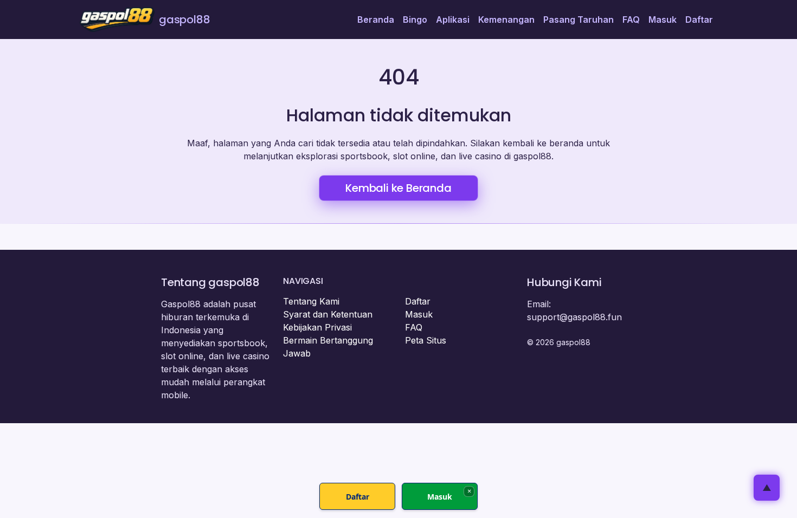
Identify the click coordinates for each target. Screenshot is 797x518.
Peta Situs (425, 340)
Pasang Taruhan (578, 19)
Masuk (662, 19)
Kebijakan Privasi (317, 327)
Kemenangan (506, 19)
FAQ (631, 19)
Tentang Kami (311, 301)
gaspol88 (184, 19)
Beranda (375, 19)
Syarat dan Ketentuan (327, 314)
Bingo (415, 19)
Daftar (699, 19)
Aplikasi (453, 19)
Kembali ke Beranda (398, 188)
